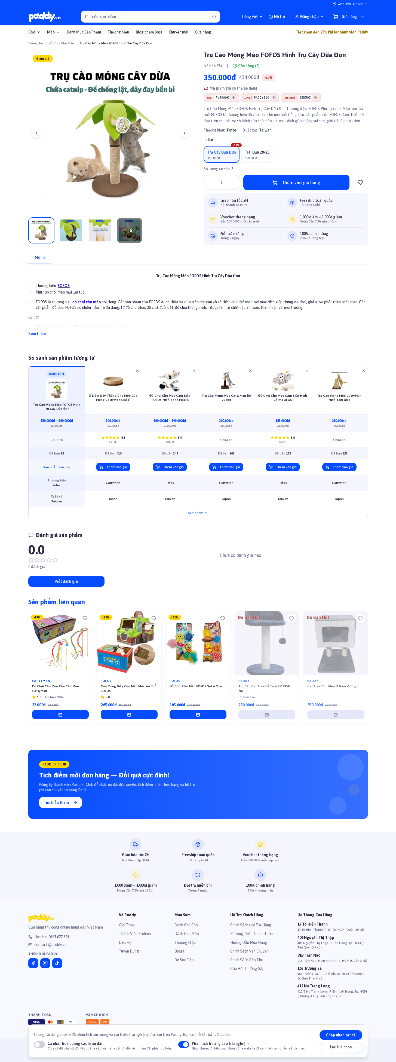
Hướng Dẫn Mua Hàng (248, 942)
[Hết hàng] (266, 714)
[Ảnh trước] (36, 133)
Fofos (232, 130)
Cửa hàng (203, 32)
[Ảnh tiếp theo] (184, 133)
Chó (31, 32)
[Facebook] (33, 963)
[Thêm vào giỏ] (60, 714)
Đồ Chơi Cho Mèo (61, 43)
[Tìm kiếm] (214, 17)
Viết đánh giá (66, 581)
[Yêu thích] (85, 618)
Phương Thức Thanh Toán (251, 934)
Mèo (51, 32)
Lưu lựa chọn (341, 1047)
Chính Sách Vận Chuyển (249, 951)
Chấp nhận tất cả (341, 1035)
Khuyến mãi (178, 32)
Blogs (179, 951)
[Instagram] (45, 963)
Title (208, 139)
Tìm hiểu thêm (56, 802)
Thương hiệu (118, 32)
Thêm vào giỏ (116, 467)
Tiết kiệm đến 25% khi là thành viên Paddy (332, 32)
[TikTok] (57, 963)
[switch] (39, 1044)
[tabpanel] (198, 302)
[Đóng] (360, 1032)
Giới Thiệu (127, 925)
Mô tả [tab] (40, 257)
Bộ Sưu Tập (184, 960)
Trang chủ (35, 43)
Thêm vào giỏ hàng (301, 182)
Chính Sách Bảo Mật (247, 960)
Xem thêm (37, 333)
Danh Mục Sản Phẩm (84, 32)
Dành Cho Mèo (186, 934)
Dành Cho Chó (186, 925)
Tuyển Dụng (129, 951)
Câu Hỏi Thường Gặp (247, 968)
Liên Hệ (125, 942)
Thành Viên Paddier (135, 934)
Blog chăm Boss (149, 32)
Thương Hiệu (185, 942)
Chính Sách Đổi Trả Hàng (250, 925)
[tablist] (198, 258)
